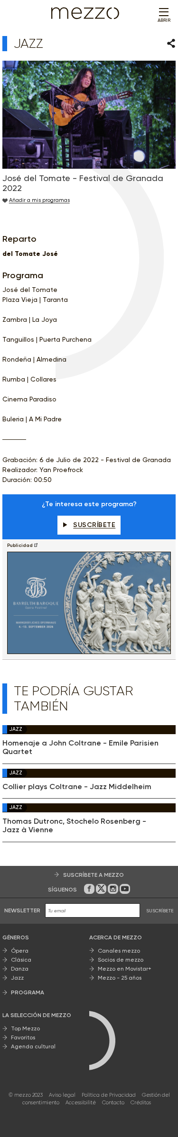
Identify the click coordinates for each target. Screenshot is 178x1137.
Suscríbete (94, 525)
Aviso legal (62, 1095)
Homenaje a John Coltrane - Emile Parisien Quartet (80, 747)
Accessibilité (81, 1103)
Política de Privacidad (109, 1095)
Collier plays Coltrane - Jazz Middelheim (76, 786)
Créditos (141, 1103)
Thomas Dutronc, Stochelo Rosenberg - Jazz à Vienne (74, 825)
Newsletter (22, 910)
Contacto (113, 1103)
